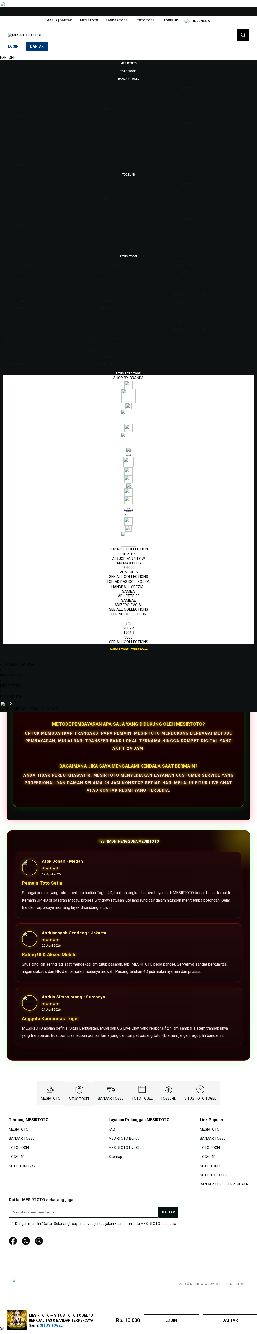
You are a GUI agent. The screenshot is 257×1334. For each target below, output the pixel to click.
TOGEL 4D (171, 20)
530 (128, 619)
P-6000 (129, 567)
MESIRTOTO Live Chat (126, 1147)
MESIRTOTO (89, 20)
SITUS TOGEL (79, 1099)
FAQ (112, 1129)
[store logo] (25, 35)
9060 (128, 637)
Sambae (128, 600)
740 (128, 623)
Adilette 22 (128, 596)
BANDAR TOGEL (117, 20)
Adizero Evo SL (128, 605)
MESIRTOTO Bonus (124, 1138)
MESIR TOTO (10, 686)
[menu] (128, 356)
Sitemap (115, 1157)
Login (13, 46)
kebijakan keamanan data (119, 1224)
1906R (128, 632)
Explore (7, 57)
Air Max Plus (128, 563)
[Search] (243, 35)
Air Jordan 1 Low (128, 558)
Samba (128, 591)
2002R (128, 628)
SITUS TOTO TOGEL (200, 1098)
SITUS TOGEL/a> (22, 1166)
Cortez (129, 554)
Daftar (37, 46)
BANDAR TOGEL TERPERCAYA (224, 1184)
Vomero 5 (129, 572)
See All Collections (128, 576)
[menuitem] (128, 63)
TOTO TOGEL (146, 20)
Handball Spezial (128, 587)
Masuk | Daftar (59, 20)
